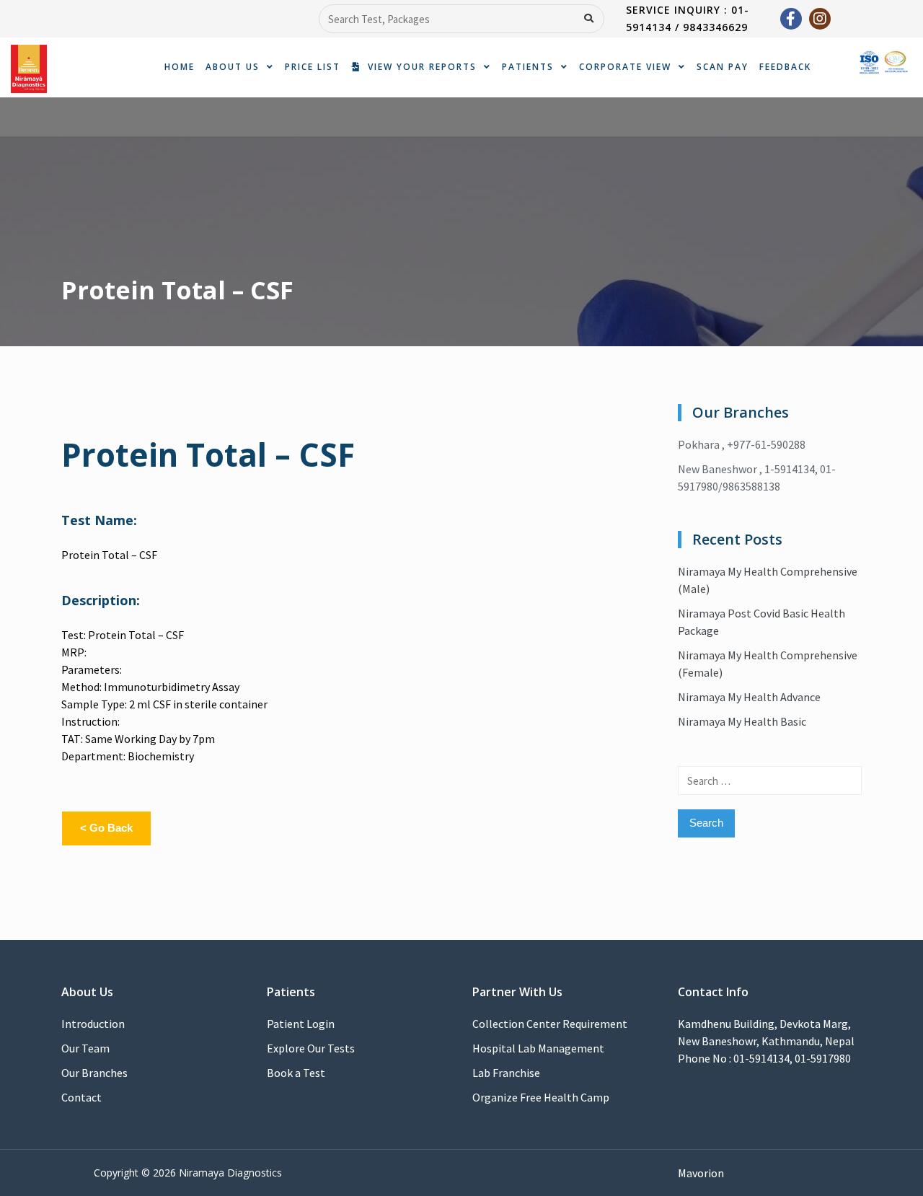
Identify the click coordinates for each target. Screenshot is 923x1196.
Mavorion (701, 1173)
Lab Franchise (506, 1072)
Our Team (85, 1048)
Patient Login (301, 1023)
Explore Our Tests (311, 1048)
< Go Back (106, 828)
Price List (312, 67)
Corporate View (625, 67)
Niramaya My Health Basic (742, 721)
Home (179, 67)
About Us (233, 67)
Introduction (93, 1023)
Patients (528, 67)
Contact (81, 1097)
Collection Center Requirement (549, 1023)
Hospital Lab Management (538, 1048)
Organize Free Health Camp (540, 1097)
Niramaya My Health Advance (749, 697)
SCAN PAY (722, 67)
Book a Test (296, 1072)
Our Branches (94, 1072)
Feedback (785, 67)
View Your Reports (419, 67)
